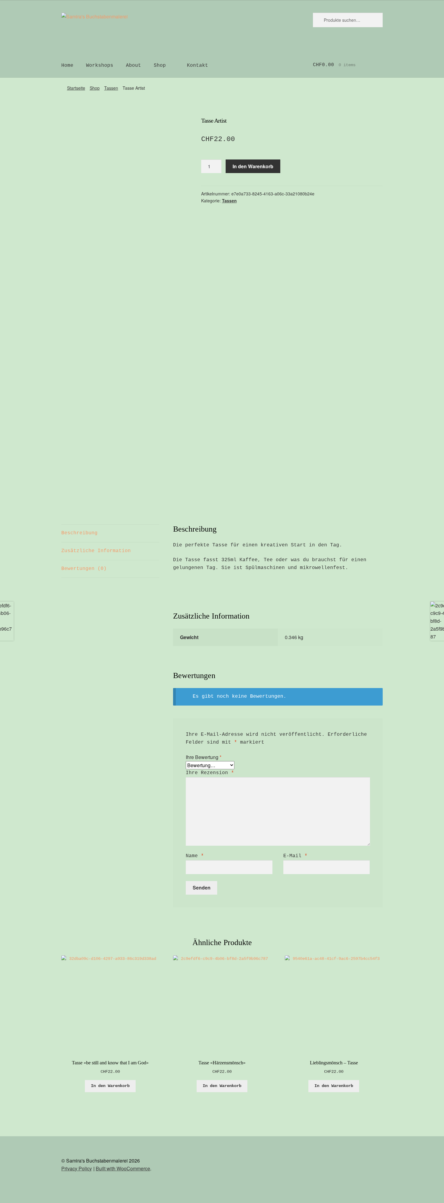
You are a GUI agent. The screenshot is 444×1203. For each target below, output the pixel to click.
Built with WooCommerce (123, 1168)
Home (67, 65)
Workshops (99, 65)
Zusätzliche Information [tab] (96, 551)
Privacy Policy (76, 1168)
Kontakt (197, 65)
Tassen (111, 88)
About (133, 65)
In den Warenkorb (253, 166)
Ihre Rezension (210, 773)
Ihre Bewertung (203, 757)
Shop (160, 65)
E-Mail (295, 856)
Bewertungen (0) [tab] (84, 568)
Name (195, 856)
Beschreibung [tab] (79, 533)
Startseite (76, 88)
